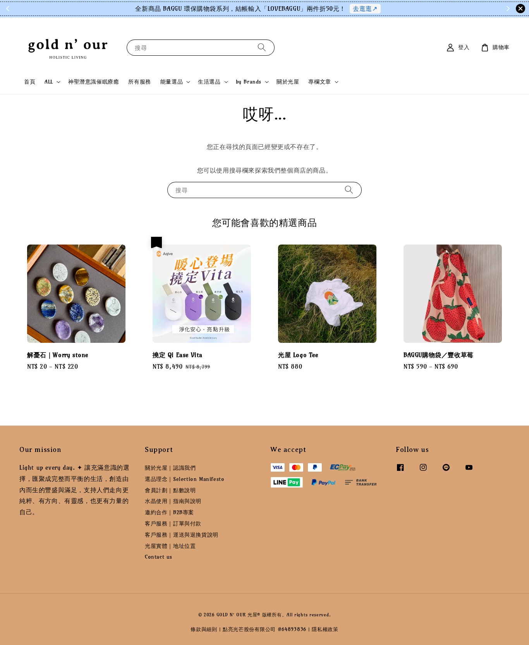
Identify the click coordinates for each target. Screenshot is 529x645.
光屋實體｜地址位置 (170, 545)
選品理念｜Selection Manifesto (184, 479)
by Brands (248, 81)
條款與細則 (204, 629)
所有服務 (139, 81)
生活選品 (209, 81)
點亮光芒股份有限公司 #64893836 (264, 629)
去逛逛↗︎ (365, 8)
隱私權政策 (325, 629)
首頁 (29, 81)
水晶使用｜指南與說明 (173, 501)
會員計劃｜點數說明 (170, 490)
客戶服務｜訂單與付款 (173, 523)
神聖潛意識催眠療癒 (93, 81)
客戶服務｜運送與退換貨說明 (181, 534)
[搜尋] (261, 47)
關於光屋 (288, 81)
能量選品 (171, 81)
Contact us (158, 556)
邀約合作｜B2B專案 (169, 512)
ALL (49, 81)
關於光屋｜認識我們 (170, 467)
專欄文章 (319, 81)
